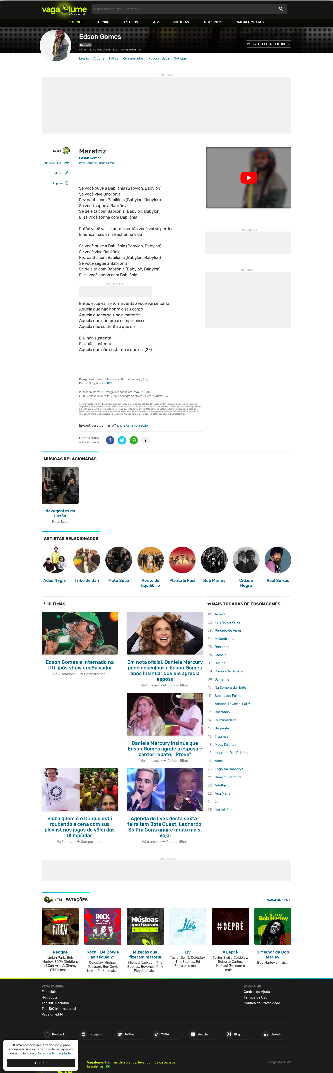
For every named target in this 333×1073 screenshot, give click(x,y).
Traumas (221, 736)
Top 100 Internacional (59, 1009)
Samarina (222, 679)
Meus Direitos (225, 745)
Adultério (222, 785)
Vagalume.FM (249, 22)
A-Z (156, 22)
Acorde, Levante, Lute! (232, 704)
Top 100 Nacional (55, 1003)
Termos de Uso (256, 997)
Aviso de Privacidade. (55, 1053)
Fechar (41, 1062)
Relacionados (133, 58)
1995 (100, 392)
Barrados (222, 647)
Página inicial (87, 49)
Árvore (220, 614)
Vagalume (64, 9)
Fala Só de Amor (228, 622)
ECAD (82, 396)
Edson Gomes (100, 37)
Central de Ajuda (257, 992)
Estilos (131, 22)
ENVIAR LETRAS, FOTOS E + (270, 44)
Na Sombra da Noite (230, 688)
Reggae (85, 44)
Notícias (181, 22)
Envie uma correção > (133, 425)
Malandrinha (224, 639)
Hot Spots (213, 22)
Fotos (113, 58)
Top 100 (102, 22)
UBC (144, 379)
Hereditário (224, 810)
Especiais (49, 992)
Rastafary (222, 712)
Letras (84, 58)
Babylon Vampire (228, 777)
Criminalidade (225, 720)
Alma (219, 761)
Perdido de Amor (228, 631)
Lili (217, 802)
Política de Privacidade (262, 1003)
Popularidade (158, 58)
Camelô (221, 655)
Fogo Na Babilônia (229, 769)
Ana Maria (222, 793)
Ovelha (220, 663)
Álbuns (98, 58)
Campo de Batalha (229, 671)
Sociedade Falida (228, 696)
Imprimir (58, 183)
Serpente (222, 728)
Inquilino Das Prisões (231, 753)
